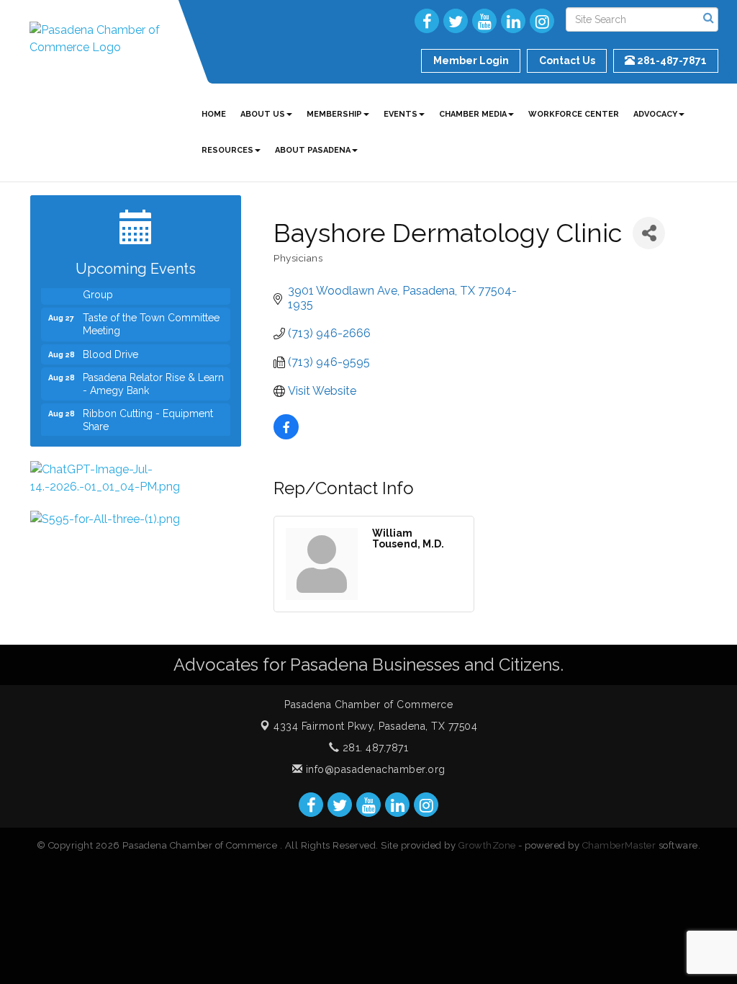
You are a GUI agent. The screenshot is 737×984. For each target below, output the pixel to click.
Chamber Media (473, 114)
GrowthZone (487, 845)
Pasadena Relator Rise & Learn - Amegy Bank (153, 376)
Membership (334, 114)
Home (214, 114)
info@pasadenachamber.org (374, 769)
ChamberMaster (619, 845)
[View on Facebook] (286, 435)
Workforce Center (573, 114)
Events (400, 114)
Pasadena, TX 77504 (375, 726)
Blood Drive (110, 347)
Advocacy (655, 114)
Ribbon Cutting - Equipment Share (148, 413)
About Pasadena (313, 150)
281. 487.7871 (373, 747)
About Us (262, 114)
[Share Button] (649, 233)
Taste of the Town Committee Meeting (151, 317)
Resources (227, 150)
